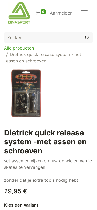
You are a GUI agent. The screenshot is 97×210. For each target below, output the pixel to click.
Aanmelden (61, 13)
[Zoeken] (87, 37)
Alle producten (19, 48)
